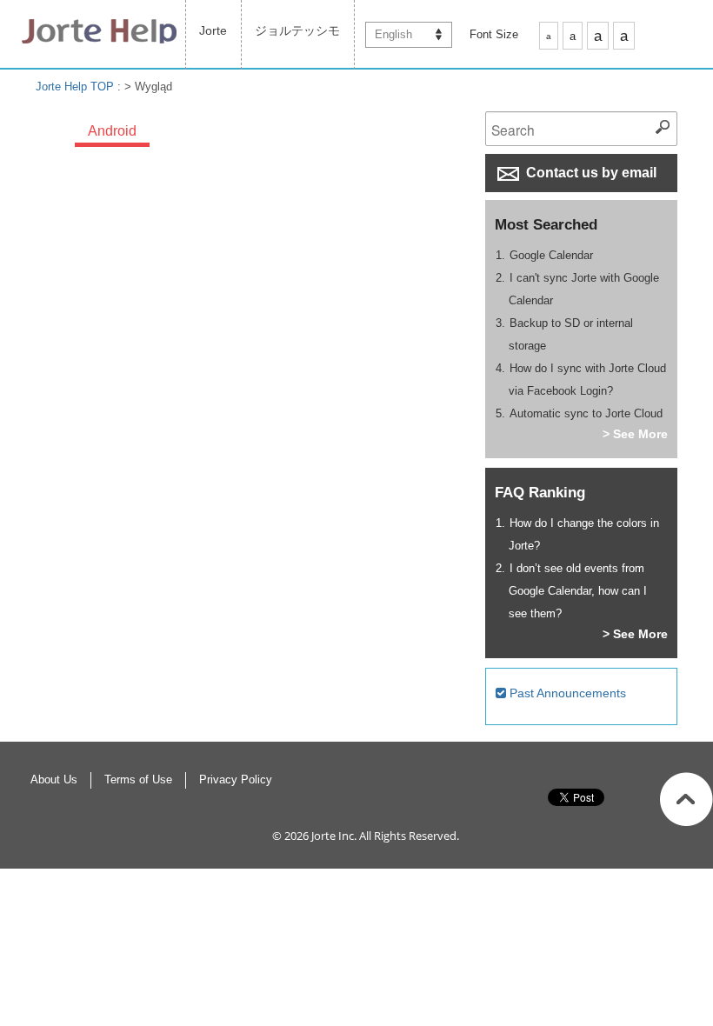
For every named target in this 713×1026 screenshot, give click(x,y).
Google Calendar (551, 255)
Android (112, 130)
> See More (635, 434)
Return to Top (686, 799)
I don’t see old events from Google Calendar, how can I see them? (578, 591)
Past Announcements (566, 693)
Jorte (213, 30)
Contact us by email (589, 172)
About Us (53, 779)
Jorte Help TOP (75, 86)
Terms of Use (138, 779)
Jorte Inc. (333, 835)
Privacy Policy (235, 779)
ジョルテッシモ (297, 30)
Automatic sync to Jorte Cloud (586, 413)
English (393, 34)
